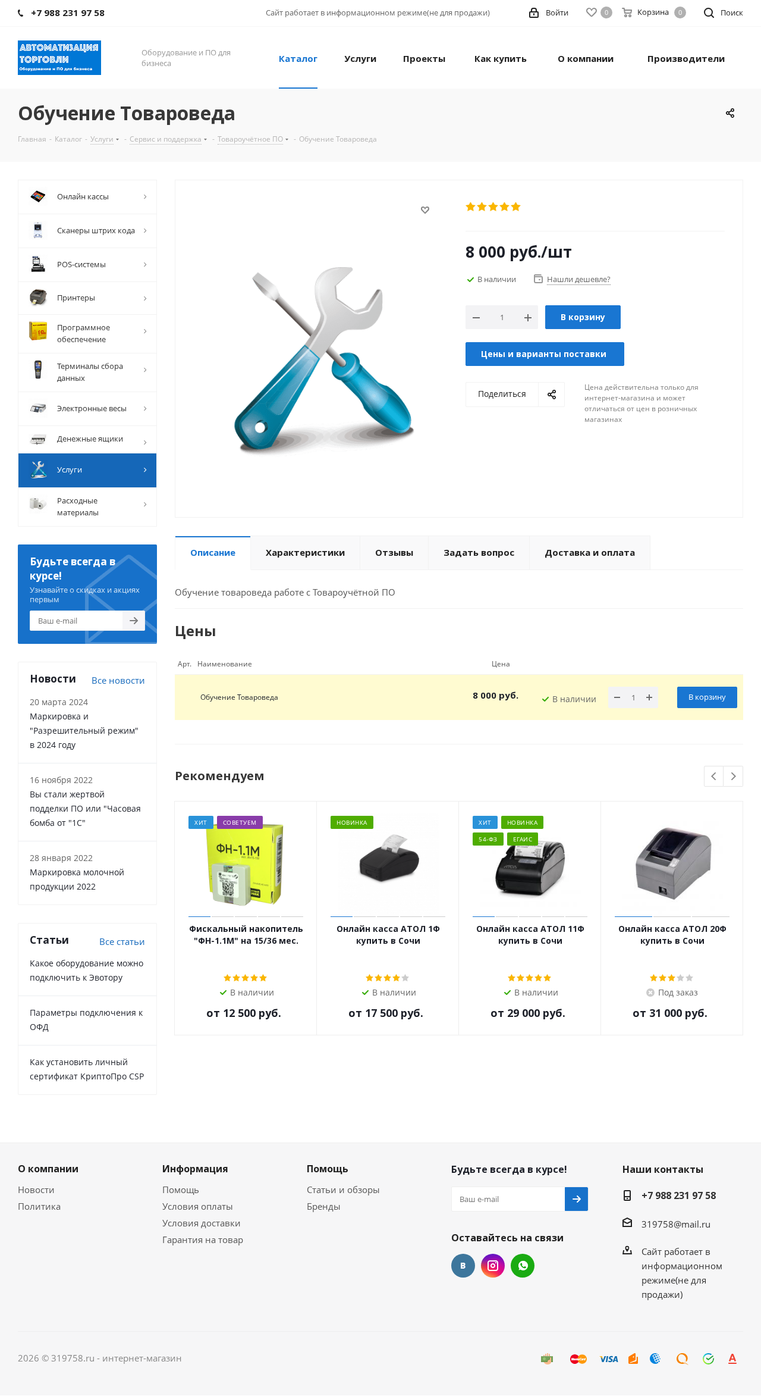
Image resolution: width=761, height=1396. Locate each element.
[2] (482, 207)
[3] (493, 207)
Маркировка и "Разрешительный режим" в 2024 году (84, 730)
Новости (36, 1189)
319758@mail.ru (675, 1224)
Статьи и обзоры (343, 1189)
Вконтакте (463, 1266)
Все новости (118, 680)
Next (733, 776)
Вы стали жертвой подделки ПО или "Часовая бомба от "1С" (85, 808)
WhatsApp (522, 1266)
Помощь (180, 1189)
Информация (195, 1168)
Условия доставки (201, 1223)
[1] (471, 207)
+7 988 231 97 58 (678, 1195)
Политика (39, 1206)
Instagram (493, 1266)
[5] (516, 207)
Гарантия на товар (202, 1239)
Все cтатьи (122, 941)
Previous (714, 776)
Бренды (324, 1206)
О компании (48, 1168)
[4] (505, 207)
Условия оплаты (197, 1206)
